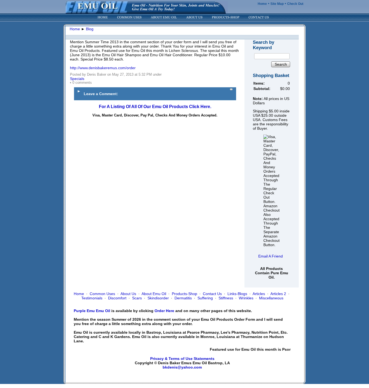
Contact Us (212, 294)
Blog (89, 29)
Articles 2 (278, 294)
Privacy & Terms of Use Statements (182, 358)
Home (262, 4)
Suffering (205, 298)
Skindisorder (158, 298)
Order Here (164, 311)
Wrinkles (246, 298)
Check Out (295, 4)
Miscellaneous (271, 298)
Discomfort (117, 298)
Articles (259, 294)
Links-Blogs (237, 294)
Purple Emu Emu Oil (92, 311)
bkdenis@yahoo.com (182, 367)
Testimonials (91, 298)
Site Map (277, 4)
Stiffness (226, 298)
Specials (77, 78)
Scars (137, 298)
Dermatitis (183, 298)
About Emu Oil (154, 294)
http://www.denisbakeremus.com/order (103, 68)
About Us (128, 294)
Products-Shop (184, 294)
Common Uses (102, 294)
